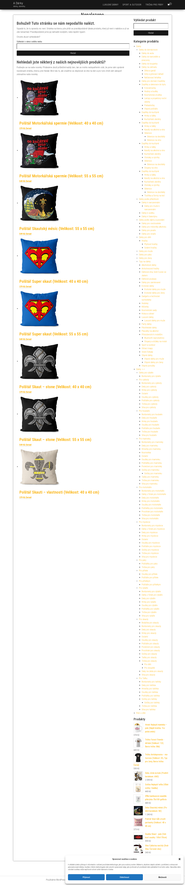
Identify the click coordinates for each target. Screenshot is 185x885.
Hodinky (145, 303)
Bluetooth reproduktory (154, 338)
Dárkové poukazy (149, 279)
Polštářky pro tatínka (151, 695)
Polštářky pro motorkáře (152, 508)
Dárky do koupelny (150, 63)
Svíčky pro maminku (150, 470)
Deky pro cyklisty (149, 386)
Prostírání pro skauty (151, 650)
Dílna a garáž (150, 70)
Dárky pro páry (145, 254)
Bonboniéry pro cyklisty (152, 383)
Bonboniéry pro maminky (152, 442)
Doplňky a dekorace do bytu (154, 84)
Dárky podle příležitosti (149, 199)
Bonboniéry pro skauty (151, 626)
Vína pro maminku (150, 483)
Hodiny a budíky (151, 91)
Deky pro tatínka (149, 685)
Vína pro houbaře (149, 435)
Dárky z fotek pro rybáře (152, 595)
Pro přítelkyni (144, 581)
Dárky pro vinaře (149, 234)
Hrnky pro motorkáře (151, 501)
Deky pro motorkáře (150, 497)
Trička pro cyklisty (149, 404)
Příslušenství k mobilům (152, 334)
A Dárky (18, 3)
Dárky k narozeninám (151, 202)
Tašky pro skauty (149, 657)
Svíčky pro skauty (149, 654)
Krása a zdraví (148, 313)
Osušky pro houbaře (150, 424)
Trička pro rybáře (149, 612)
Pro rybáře (143, 588)
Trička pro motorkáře (151, 515)
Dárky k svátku (148, 213)
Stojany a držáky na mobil (155, 341)
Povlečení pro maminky (152, 466)
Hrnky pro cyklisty (149, 390)
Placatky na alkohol (150, 331)
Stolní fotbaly (147, 352)
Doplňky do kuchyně (150, 112)
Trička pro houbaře (150, 431)
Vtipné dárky (147, 355)
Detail (28, 128)
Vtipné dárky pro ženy (153, 362)
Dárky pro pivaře (149, 230)
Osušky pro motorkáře (151, 504)
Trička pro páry (154, 4)
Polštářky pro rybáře (150, 609)
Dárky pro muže (146, 251)
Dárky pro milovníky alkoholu (154, 226)
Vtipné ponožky (148, 365)
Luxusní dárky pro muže (154, 320)
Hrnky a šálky (150, 115)
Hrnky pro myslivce (150, 536)
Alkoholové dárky (149, 265)
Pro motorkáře (145, 487)
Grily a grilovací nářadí (153, 74)
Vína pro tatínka (148, 709)
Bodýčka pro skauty (150, 622)
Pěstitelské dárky (149, 327)
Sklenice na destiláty (156, 136)
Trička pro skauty (149, 661)
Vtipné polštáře (151, 108)
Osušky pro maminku (151, 459)
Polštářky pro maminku (152, 463)
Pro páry (142, 560)
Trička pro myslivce (150, 553)
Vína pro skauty (148, 674)
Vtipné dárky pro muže (154, 359)
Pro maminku (145, 438)
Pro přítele (143, 570)
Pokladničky (149, 105)
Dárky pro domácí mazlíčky (153, 81)
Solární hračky (150, 247)
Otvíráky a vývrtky (152, 157)
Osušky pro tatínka (150, 692)
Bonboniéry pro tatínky (151, 681)
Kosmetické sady (149, 310)
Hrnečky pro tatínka (150, 688)
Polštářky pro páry (150, 563)
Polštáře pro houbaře (151, 428)
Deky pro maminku (150, 445)
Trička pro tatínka (149, 706)
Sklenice (148, 133)
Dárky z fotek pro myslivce (153, 529)
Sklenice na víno (154, 140)
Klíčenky (145, 306)
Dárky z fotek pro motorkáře (154, 494)
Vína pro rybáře (148, 615)
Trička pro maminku (150, 480)
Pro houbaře (144, 411)
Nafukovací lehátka (152, 77)
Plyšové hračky (151, 244)
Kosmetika (146, 452)
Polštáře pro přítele (150, 577)
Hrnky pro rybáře (149, 602)
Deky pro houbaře (149, 418)
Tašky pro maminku (150, 477)
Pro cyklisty (144, 379)
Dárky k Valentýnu (149, 216)
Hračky (145, 240)
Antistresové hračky (150, 268)
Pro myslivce (144, 522)
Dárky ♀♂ (140, 369)
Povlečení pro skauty (151, 647)
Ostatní (145, 393)
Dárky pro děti (145, 237)
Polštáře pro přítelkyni (151, 584)
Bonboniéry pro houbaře (152, 414)
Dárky (138, 46)
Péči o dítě (140, 713)
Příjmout (86, 877)
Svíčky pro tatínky (149, 699)
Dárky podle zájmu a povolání (151, 220)
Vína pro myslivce (149, 556)
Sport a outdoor (132, 4)
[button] (179, 859)
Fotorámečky (150, 88)
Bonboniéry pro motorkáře (153, 491)
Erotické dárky (148, 286)
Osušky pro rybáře (150, 605)
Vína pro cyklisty (149, 407)
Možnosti (162, 877)
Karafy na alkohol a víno (154, 129)
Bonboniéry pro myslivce (152, 525)
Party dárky (147, 324)
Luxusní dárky (111, 4)
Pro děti (147, 664)
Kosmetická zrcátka (153, 95)
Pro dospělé (149, 668)
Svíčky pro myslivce (150, 550)
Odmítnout (124, 877)
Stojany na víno (151, 167)
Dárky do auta (148, 53)
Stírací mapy (147, 348)
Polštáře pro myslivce (151, 546)
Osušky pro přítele (149, 574)
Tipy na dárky (145, 261)
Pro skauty (143, 619)
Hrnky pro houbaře (150, 421)
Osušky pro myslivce (151, 542)
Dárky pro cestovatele (151, 223)
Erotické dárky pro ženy (154, 293)
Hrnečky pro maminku (151, 449)
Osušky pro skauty (150, 640)
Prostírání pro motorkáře (152, 511)
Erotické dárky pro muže (154, 289)
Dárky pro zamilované (151, 282)
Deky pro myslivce (150, 532)
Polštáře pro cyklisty (150, 400)
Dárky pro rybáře (146, 372)
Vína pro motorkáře (150, 518)
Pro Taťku (143, 678)
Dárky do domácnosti (148, 49)
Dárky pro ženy (145, 258)
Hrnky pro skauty (149, 633)
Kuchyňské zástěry (152, 119)
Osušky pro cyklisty (150, 397)
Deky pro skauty (149, 629)
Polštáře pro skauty (150, 643)
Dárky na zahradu (149, 67)
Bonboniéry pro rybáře (151, 376)
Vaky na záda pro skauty (152, 671)
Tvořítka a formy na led (154, 195)
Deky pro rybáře (148, 598)
